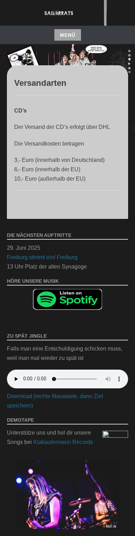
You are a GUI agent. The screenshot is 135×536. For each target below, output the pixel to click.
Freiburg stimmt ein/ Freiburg (42, 257)
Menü (67, 35)
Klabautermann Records (63, 442)
